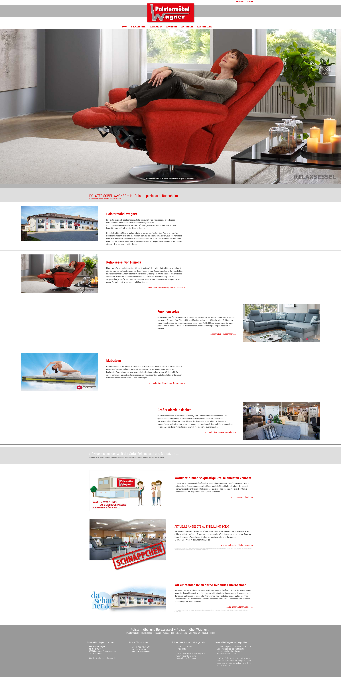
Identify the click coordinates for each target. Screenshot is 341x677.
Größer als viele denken (174, 410)
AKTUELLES (187, 26)
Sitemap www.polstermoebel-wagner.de (190, 653)
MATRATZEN (155, 26)
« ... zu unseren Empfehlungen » (239, 607)
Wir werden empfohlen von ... (186, 658)
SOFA (124, 26)
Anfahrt (179, 651)
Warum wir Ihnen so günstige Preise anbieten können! (212, 478)
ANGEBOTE (171, 26)
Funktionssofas (168, 311)
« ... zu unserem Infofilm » (242, 497)
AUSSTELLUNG (204, 26)
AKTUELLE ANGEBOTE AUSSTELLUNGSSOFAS (202, 526)
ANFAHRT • (241, 1)
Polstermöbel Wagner (121, 214)
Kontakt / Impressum (184, 646)
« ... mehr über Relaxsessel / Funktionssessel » (165, 287)
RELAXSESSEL (138, 26)
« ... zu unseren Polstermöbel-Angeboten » (235, 545)
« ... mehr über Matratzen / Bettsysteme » (167, 383)
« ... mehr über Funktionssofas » (222, 334)
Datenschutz (181, 649)
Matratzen (113, 361)
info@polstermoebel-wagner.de (104, 658)
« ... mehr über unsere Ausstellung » (220, 432)
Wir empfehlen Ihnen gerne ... (186, 656)
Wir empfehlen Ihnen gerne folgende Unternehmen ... (212, 585)
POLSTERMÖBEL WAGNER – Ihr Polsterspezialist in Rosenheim (133, 196)
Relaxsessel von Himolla (123, 262)
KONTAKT (250, 1)
